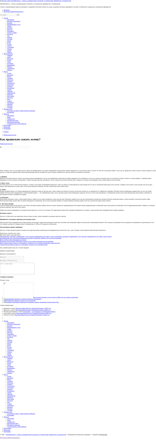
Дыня (9, 62)
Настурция (10, 96)
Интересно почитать (13, 122)
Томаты (9, 49)
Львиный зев (11, 93)
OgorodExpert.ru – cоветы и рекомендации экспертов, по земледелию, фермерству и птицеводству (36, 434)
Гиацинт (9, 81)
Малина (9, 67)
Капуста (9, 29)
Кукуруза (10, 34)
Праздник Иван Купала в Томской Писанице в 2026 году (33, 308)
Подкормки (7, 128)
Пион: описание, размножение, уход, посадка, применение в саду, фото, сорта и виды (85, 236)
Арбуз (9, 57)
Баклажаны (10, 19)
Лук (8, 36)
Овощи (6, 18)
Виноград (10, 58)
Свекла (9, 45)
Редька (9, 44)
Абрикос (9, 55)
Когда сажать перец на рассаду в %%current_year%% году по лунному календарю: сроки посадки (30, 243)
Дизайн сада (11, 119)
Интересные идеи (12, 120)
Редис (9, 42)
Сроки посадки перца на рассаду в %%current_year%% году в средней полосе (24, 244)
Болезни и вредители (13, 21)
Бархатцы (10, 75)
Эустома (9, 107)
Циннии (9, 106)
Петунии (10, 97)
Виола (9, 76)
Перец (9, 41)
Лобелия (9, 91)
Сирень (9, 101)
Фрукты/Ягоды (8, 54)
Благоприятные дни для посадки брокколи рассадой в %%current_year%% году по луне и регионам (30, 238)
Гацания (9, 78)
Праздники (10, 115)
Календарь (7, 127)
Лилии (9, 89)
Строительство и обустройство (16, 123)
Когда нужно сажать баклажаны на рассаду (13, 240)
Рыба (8, 117)
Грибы (9, 26)
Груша (9, 60)
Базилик (9, 23)
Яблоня (9, 70)
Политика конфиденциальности (13, 11)
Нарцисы (10, 94)
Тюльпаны (10, 102)
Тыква (9, 50)
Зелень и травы (12, 32)
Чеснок (9, 52)
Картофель (10, 31)
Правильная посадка (6, 144)
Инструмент (7, 125)
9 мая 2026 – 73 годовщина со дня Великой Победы (39, 311)
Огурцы (9, 39)
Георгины (10, 80)
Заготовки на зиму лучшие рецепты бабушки (21, 110)
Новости (6, 114)
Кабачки (9, 28)
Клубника (10, 63)
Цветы (6, 71)
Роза (8, 99)
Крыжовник (11, 65)
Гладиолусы (11, 83)
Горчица (9, 86)
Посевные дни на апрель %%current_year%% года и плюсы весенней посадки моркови (26, 241)
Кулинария (10, 112)
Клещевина (10, 88)
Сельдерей (10, 47)
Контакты (7, 10)
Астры (9, 73)
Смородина (10, 68)
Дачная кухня (8, 109)
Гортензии (10, 84)
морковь (9, 37)
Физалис (10, 104)
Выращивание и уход (13, 24)
